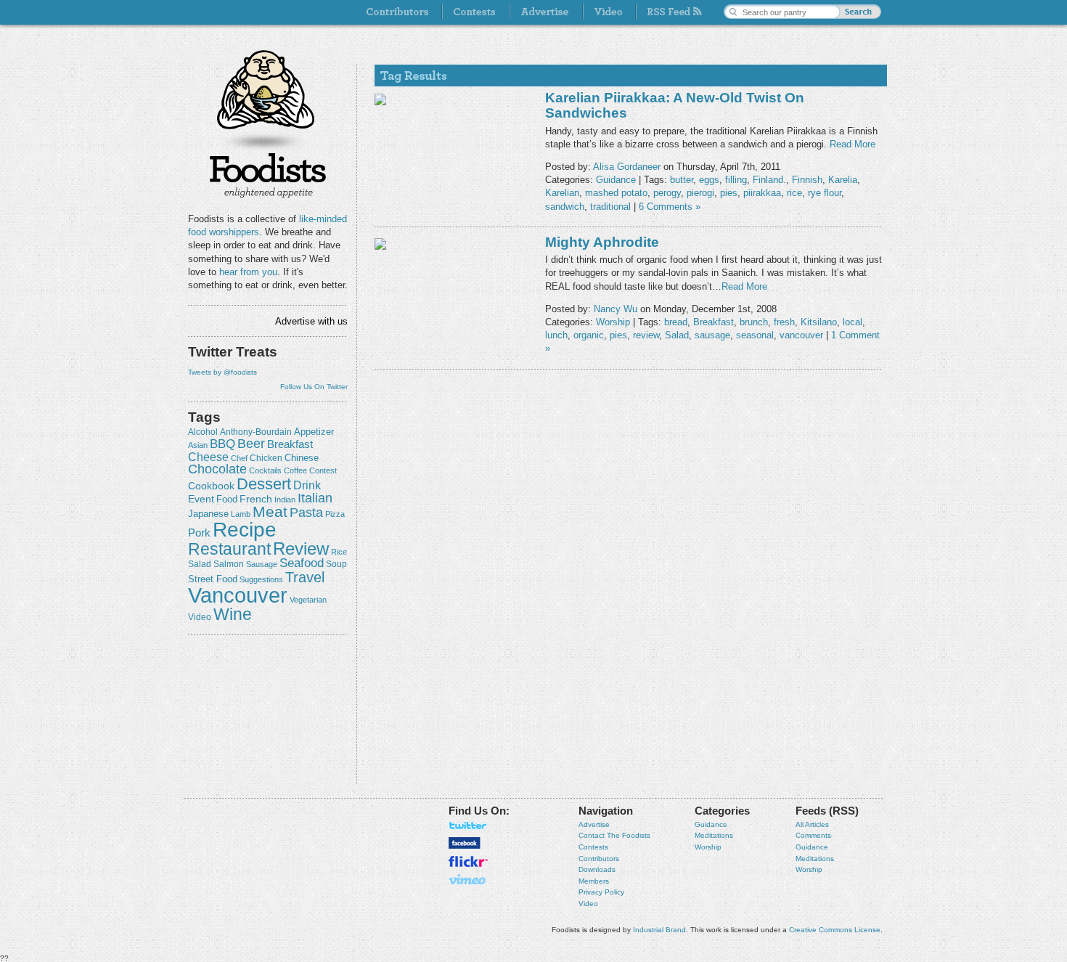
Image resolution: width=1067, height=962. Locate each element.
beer (251, 443)
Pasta (306, 512)
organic (588, 335)
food (226, 499)
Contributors (599, 859)
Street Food (212, 579)
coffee (295, 470)
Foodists (268, 174)
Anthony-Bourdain (256, 432)
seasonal (755, 335)
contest (323, 470)
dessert (264, 484)
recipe (245, 529)
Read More (852, 144)
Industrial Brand (659, 930)
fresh (784, 322)
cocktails (265, 470)
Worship (613, 322)
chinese (302, 458)
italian (315, 498)
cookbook (211, 486)
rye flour (824, 192)
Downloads (597, 869)
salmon (228, 564)
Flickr (468, 861)
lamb (240, 514)
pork (199, 533)
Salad (199, 564)
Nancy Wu (615, 308)
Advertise (594, 824)
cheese (208, 456)
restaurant (229, 548)
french (256, 499)
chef (239, 458)
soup (336, 564)
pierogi (700, 192)
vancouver (237, 595)
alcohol (203, 432)
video (199, 617)
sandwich (564, 206)
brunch (754, 322)
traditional (610, 206)
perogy (667, 192)
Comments (813, 835)
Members (594, 881)
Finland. (769, 179)
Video (588, 904)
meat (270, 511)
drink (307, 485)
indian (284, 499)
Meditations (714, 835)
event (201, 499)
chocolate (217, 468)
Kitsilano (819, 322)
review (301, 548)
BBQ (222, 444)
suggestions (261, 579)
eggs (709, 179)
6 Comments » (669, 206)
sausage (261, 564)
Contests (593, 847)
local (852, 322)
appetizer (314, 431)
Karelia (842, 179)
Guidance (616, 179)
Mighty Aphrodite (602, 242)
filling (736, 179)
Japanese (208, 513)
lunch (556, 335)
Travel (304, 576)
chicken (266, 458)
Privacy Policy (601, 892)
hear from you (248, 271)
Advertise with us (311, 321)
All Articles (812, 824)
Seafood (301, 563)
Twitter (468, 825)
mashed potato (616, 192)
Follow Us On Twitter (314, 387)
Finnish (807, 179)
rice (339, 551)
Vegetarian (308, 599)
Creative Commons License (834, 930)
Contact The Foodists (614, 835)
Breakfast (290, 444)
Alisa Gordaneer (627, 166)
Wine (232, 614)
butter (681, 179)
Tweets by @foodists (222, 372)
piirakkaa (762, 192)
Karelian (562, 192)
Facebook (465, 843)
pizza (335, 514)
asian (198, 445)
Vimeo (468, 879)
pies (728, 192)
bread (675, 322)
